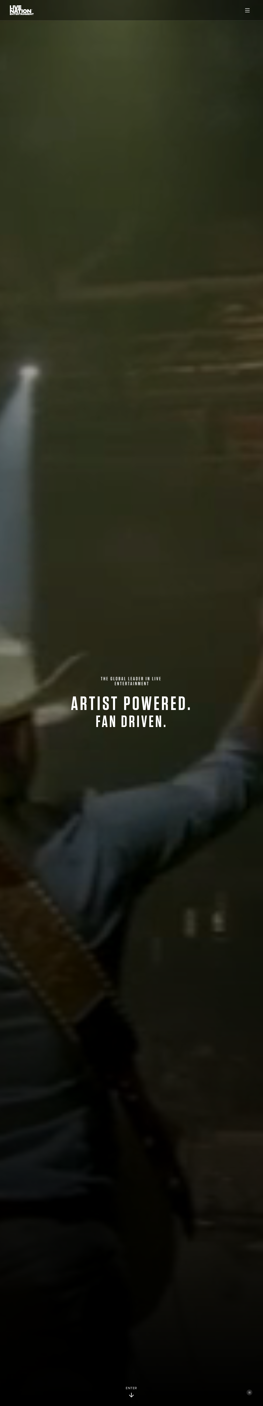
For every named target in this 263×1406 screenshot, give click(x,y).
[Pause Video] (249, 1392)
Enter (131, 1388)
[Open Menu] (247, 10)
